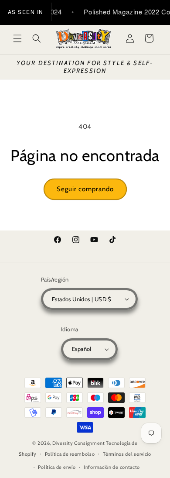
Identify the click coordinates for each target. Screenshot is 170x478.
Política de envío (56, 467)
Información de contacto (112, 467)
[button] (17, 38)
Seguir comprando (85, 189)
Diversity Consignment (78, 443)
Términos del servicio (127, 454)
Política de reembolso (70, 454)
